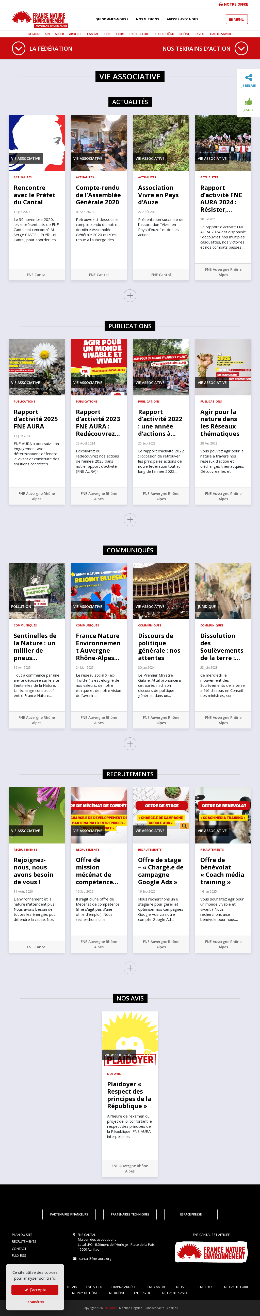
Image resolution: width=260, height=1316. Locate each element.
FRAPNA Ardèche (124, 1286)
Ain (47, 34)
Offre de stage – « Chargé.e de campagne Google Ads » (161, 870)
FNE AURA (110, 1308)
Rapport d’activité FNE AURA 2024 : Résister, (221, 198)
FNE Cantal (36, 274)
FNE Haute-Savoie (175, 1293)
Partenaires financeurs (69, 1214)
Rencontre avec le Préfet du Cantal (34, 194)
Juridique (207, 606)
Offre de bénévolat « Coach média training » (222, 870)
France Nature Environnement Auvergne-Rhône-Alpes (98, 646)
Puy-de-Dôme (164, 34)
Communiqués (25, 625)
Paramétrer (34, 1301)
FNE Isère (182, 1286)
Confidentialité (154, 1308)
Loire (120, 34)
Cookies (172, 1308)
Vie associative (25, 158)
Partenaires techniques (130, 1214)
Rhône (185, 34)
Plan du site (22, 1234)
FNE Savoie (143, 1293)
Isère (107, 34)
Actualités (23, 177)
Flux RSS (19, 1255)
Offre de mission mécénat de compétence (97, 870)
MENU (239, 19)
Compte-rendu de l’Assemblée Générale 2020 (98, 194)
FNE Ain (71, 1286)
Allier (59, 34)
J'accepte (37, 1290)
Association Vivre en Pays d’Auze (158, 194)
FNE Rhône (116, 1293)
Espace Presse (191, 1214)
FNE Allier (94, 1286)
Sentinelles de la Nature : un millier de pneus (35, 646)
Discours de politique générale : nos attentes (159, 646)
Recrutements (25, 849)
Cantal (93, 34)
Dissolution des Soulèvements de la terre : (221, 646)
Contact (19, 1248)
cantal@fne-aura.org (95, 1258)
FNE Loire (206, 1286)
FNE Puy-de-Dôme (85, 1293)
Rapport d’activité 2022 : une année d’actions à (160, 422)
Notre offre (235, 4)
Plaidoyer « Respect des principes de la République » (129, 1095)
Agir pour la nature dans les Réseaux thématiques (219, 422)
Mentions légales (130, 1308)
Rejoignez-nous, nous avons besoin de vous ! (34, 870)
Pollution (21, 606)
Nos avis (114, 1074)
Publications (24, 401)
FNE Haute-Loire (236, 1286)
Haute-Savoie (221, 34)
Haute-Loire (139, 34)
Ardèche (75, 34)
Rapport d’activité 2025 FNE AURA (36, 419)
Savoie (200, 34)
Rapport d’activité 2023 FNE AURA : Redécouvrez (98, 422)
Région (34, 34)
